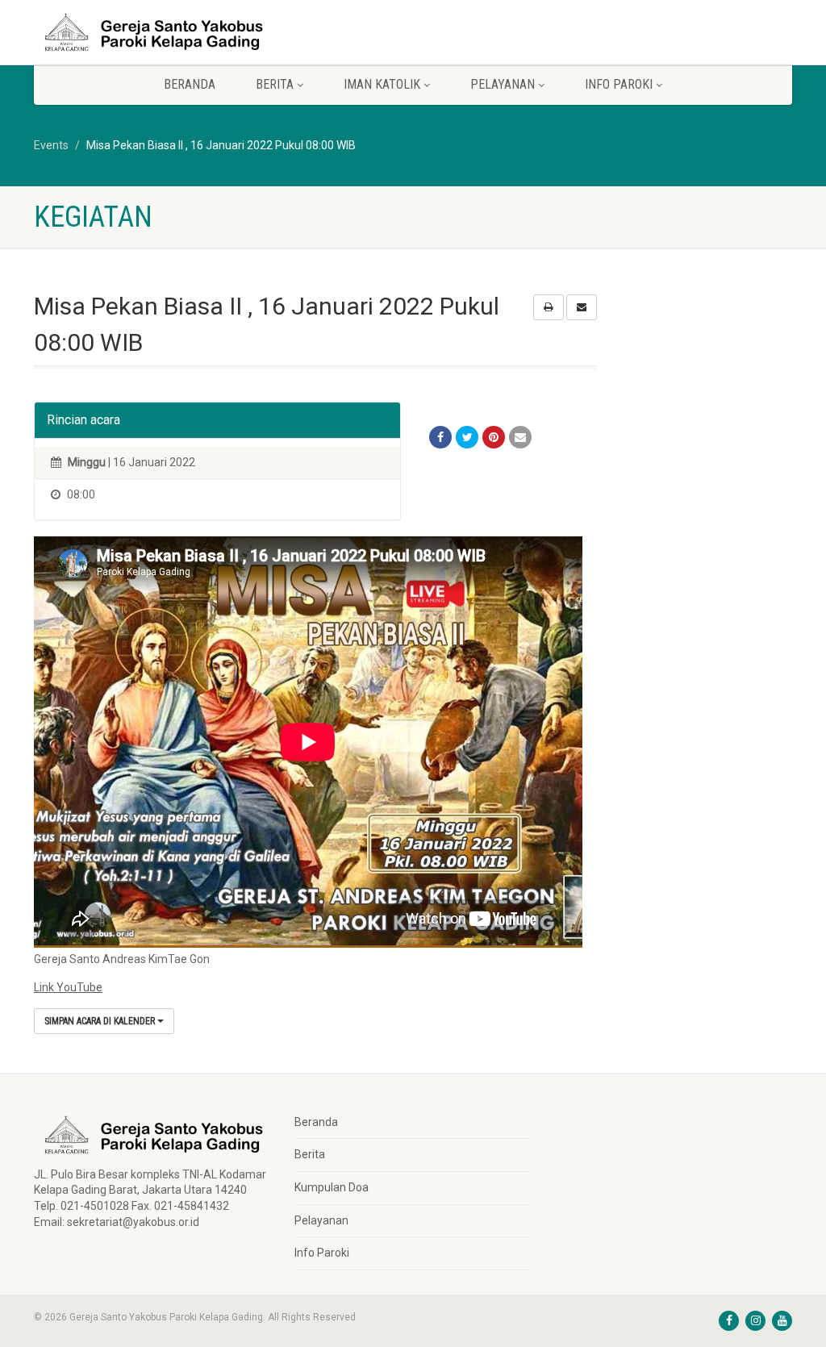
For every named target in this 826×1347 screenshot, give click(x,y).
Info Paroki (321, 1252)
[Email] (520, 437)
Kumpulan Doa (331, 1187)
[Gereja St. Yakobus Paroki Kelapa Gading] (152, 32)
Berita (309, 1154)
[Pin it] (493, 437)
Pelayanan (321, 1220)
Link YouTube (68, 987)
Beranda (189, 84)
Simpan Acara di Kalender (100, 1021)
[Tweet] (467, 437)
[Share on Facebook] (440, 437)
